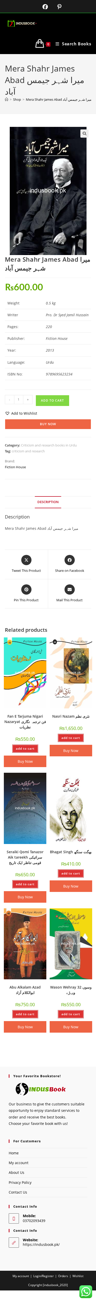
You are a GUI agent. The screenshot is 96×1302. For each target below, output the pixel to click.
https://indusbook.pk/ (41, 1244)
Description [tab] (48, 502)
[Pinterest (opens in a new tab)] (55, 6)
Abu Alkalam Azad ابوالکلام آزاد (25, 990)
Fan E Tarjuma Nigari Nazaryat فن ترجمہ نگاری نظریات (25, 721)
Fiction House (15, 467)
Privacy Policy (20, 1182)
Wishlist (77, 1276)
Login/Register (43, 1276)
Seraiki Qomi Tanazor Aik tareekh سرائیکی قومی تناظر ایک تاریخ (25, 857)
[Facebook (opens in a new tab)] (42, 6)
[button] (84, 133)
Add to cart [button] (25, 748)
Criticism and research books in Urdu (49, 445)
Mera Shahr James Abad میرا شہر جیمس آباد (58, 99)
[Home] (6, 99)
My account (18, 1162)
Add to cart (52, 400)
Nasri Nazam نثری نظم (71, 716)
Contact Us (18, 1192)
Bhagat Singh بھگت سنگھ (71, 851)
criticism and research (28, 451)
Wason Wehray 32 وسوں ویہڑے (71, 990)
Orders (63, 1276)
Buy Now (48, 424)
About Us (16, 1172)
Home (14, 1153)
